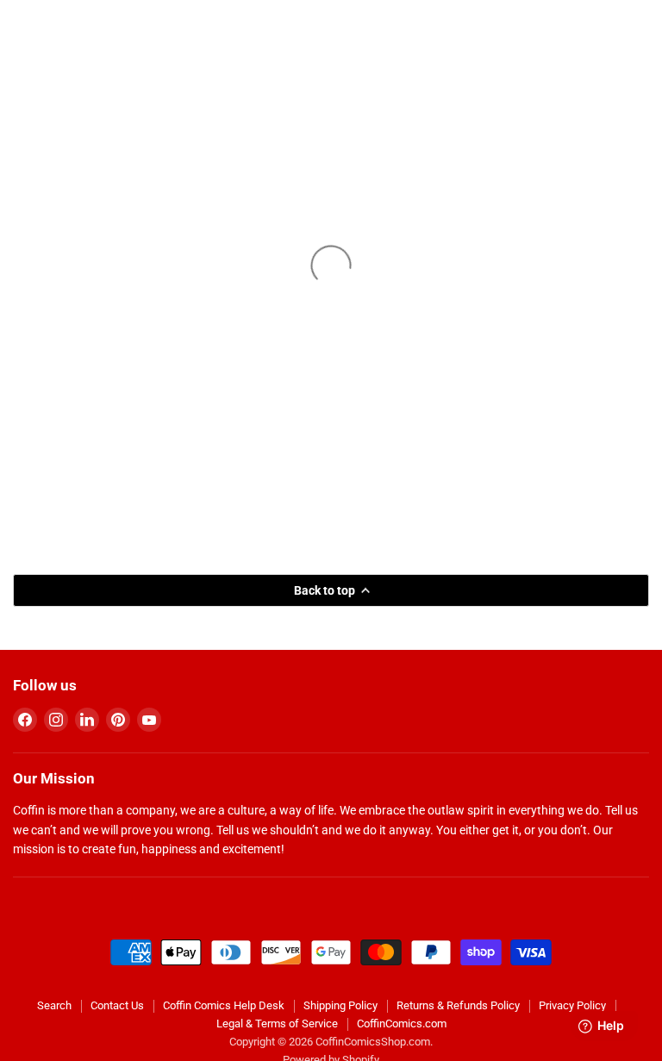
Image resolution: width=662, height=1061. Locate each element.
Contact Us (117, 1005)
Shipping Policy (340, 1005)
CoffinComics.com (402, 1023)
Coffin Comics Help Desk (223, 1005)
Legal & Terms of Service (277, 1023)
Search (54, 1005)
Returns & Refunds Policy (458, 1005)
